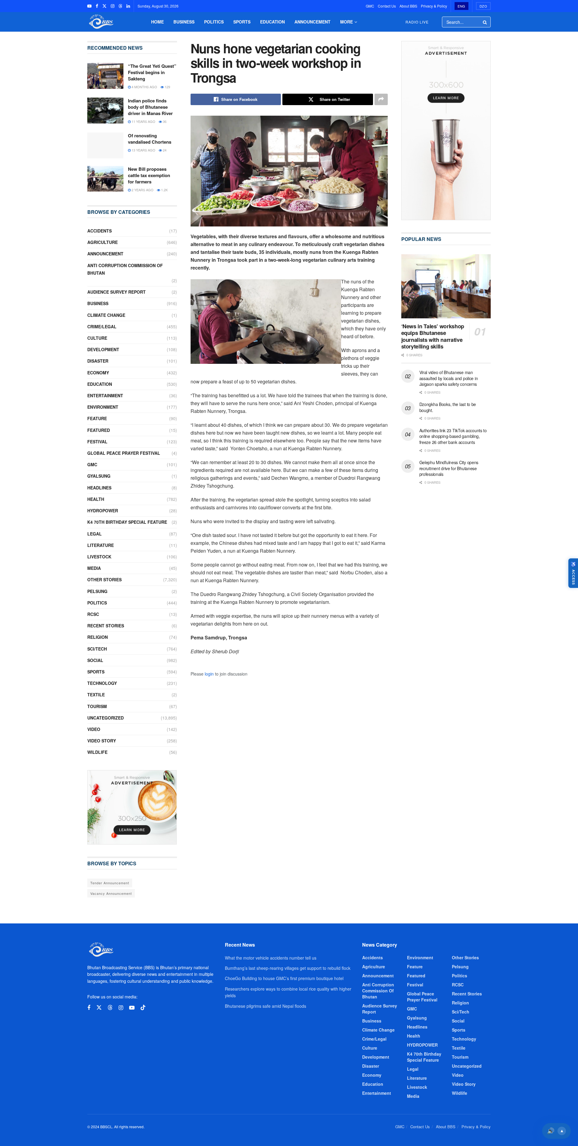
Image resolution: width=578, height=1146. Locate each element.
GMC (370, 5)
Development (103, 349)
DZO (483, 6)
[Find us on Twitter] (104, 6)
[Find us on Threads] (120, 6)
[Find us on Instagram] (112, 6)
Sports (241, 22)
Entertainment (105, 395)
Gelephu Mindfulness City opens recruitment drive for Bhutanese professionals (449, 468)
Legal (94, 534)
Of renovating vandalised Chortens (149, 138)
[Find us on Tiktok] (143, 1007)
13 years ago (143, 150)
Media (94, 568)
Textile (96, 695)
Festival (97, 442)
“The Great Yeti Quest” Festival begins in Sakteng (152, 72)
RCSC (93, 614)
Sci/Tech (97, 649)
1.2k (164, 189)
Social (95, 660)
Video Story (101, 741)
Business (183, 22)
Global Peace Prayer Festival (123, 453)
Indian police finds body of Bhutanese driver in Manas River (150, 107)
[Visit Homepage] (100, 22)
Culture (97, 338)
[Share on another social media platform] (381, 99)
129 (167, 86)
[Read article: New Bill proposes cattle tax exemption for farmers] (105, 179)
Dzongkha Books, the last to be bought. (447, 407)
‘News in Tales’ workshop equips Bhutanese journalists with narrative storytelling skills (432, 336)
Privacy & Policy (434, 5)
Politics (214, 22)
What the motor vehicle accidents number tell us (270, 958)
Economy (98, 373)
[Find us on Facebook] (97, 6)
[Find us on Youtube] (89, 6)
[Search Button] (485, 22)
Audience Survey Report (116, 292)
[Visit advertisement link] (132, 807)
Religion (97, 637)
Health (95, 499)
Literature (100, 545)
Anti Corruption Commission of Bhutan (125, 269)
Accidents (99, 231)
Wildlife (97, 752)
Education (272, 22)
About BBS (408, 5)
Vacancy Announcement (111, 893)
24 (164, 150)
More (346, 22)
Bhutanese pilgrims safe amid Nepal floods (265, 1006)
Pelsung (97, 591)
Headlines (99, 488)
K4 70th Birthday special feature (127, 522)
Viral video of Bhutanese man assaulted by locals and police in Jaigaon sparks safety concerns (448, 378)
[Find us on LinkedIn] (128, 6)
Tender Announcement (109, 882)
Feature (97, 418)
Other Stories (104, 579)
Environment (102, 407)
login (209, 674)
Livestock (99, 557)
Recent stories (105, 626)
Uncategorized (105, 718)
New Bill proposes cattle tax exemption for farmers (149, 175)
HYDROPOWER (102, 510)
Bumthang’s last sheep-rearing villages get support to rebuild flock (287, 968)
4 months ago (144, 86)
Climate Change (106, 315)
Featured (98, 430)
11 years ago (143, 121)
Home (157, 22)
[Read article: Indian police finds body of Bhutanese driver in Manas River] (105, 110)
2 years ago (142, 189)
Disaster (97, 361)
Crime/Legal (102, 326)
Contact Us (387, 5)
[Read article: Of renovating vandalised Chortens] (105, 145)
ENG (461, 6)
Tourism (97, 706)
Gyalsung (98, 476)
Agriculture (102, 242)
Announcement (312, 22)
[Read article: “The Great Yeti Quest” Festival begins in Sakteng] (105, 76)
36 (164, 121)
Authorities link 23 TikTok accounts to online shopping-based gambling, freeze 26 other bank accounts (453, 436)
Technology (102, 683)
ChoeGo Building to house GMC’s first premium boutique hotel (284, 978)
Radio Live (417, 21)
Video (93, 729)
